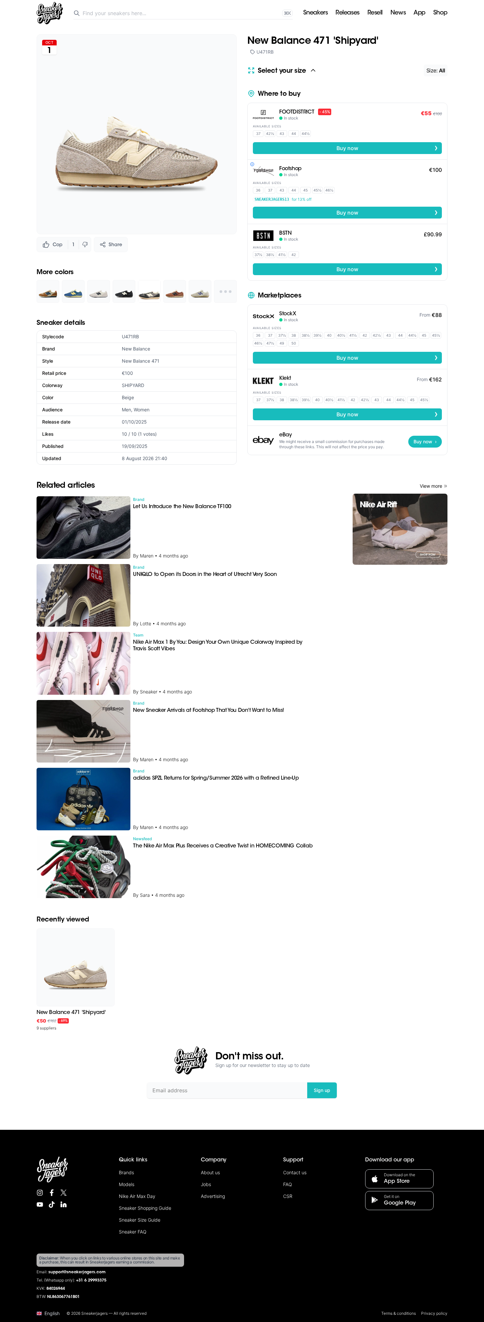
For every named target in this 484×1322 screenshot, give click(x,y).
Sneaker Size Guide (139, 1220)
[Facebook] (51, 1192)
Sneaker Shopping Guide (145, 1208)
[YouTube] (40, 1204)
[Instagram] (40, 1192)
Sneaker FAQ (133, 1231)
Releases (347, 13)
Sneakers (315, 13)
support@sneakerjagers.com (77, 1272)
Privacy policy (434, 1313)
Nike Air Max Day (137, 1196)
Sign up (322, 1090)
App (419, 13)
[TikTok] (51, 1204)
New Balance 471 (140, 361)
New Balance (136, 348)
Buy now (387, 147)
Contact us (295, 1172)
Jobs (206, 1184)
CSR (287, 1196)
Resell (375, 13)
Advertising (213, 1196)
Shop (440, 13)
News (398, 13)
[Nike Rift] (400, 529)
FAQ (287, 1184)
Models (126, 1184)
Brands (126, 1172)
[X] (63, 1192)
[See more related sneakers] (225, 291)
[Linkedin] (63, 1204)
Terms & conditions (398, 1313)
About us (210, 1172)
